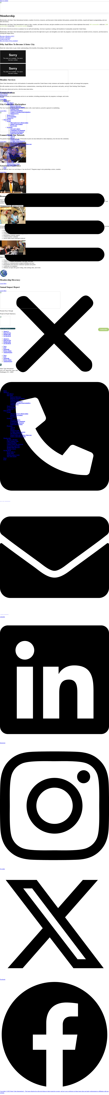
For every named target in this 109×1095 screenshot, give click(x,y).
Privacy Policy (7, 351)
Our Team (10, 104)
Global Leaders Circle (13, 164)
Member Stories (11, 158)
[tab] (5, 206)
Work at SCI (10, 115)
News (5, 167)
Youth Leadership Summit (17, 145)
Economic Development (17, 132)
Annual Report (7, 352)
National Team (14, 109)
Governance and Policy (13, 155)
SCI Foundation (11, 116)
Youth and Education (16, 133)
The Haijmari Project (16, 142)
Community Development (17, 130)
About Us (6, 101)
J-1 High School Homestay (17, 141)
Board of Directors (15, 106)
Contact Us (10, 118)
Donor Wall (10, 162)
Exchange (10, 127)
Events (9, 121)
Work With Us (11, 161)
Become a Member (12, 148)
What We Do (7, 119)
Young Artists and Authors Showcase (21, 144)
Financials (6, 349)
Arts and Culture (15, 129)
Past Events (13, 126)
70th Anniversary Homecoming (19, 122)
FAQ (4, 168)
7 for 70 (12, 136)
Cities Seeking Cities (12, 150)
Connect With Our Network (15, 153)
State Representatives (16, 110)
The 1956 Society (12, 165)
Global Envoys (14, 113)
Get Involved (7, 159)
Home (5, 100)
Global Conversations (16, 124)
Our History (10, 103)
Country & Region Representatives (20, 112)
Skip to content (4, 0)
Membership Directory (13, 156)
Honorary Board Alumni (17, 107)
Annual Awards (14, 139)
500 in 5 (12, 138)
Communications (12, 152)
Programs (10, 135)
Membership (7, 147)
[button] (54, 280)
